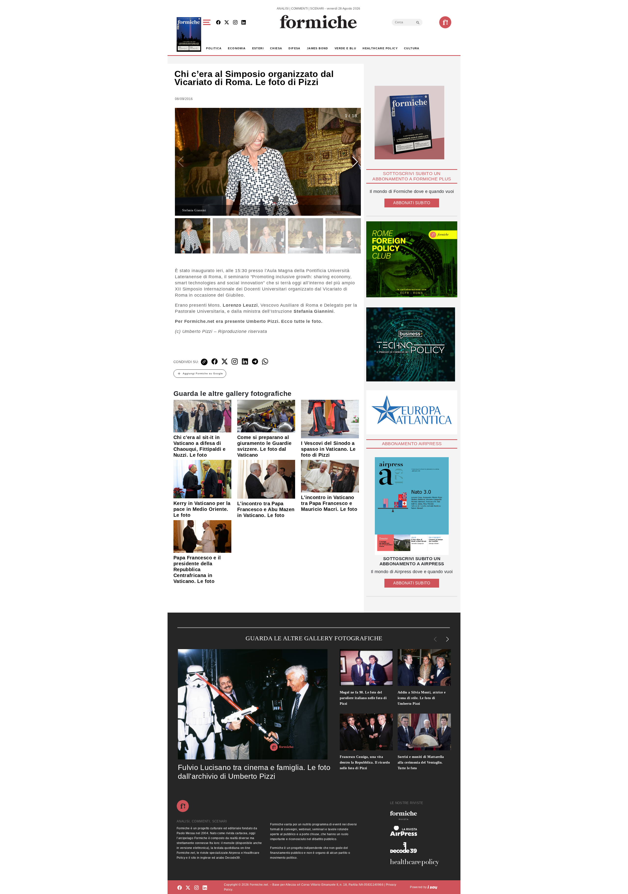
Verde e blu (345, 48)
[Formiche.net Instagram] (235, 23)
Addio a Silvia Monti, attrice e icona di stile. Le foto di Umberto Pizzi (421, 698)
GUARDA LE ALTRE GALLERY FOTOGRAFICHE (314, 638)
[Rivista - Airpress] (416, 831)
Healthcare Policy (380, 48)
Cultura (411, 48)
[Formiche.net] (445, 22)
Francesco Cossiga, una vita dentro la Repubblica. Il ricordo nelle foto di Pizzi (365, 762)
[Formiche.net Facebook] (218, 23)
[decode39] (416, 847)
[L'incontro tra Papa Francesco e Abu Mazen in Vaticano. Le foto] (266, 479)
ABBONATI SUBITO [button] (411, 203)
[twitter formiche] (188, 888)
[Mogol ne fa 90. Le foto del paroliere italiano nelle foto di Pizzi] (366, 667)
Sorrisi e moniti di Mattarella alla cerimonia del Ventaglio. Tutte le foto (421, 762)
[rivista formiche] (411, 506)
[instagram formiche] (196, 888)
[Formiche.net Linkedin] (243, 23)
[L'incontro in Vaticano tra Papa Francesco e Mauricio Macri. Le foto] (330, 475)
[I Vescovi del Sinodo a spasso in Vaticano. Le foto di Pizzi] (330, 418)
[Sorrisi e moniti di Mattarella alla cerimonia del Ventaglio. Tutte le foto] (424, 732)
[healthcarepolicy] (416, 862)
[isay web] (432, 887)
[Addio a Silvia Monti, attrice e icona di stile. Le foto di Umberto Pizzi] (424, 667)
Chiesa (276, 48)
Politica (214, 48)
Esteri (258, 48)
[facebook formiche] (179, 888)
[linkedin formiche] (205, 888)
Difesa (294, 48)
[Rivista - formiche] (416, 815)
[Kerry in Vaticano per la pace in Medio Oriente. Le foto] (202, 478)
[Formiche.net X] (226, 23)
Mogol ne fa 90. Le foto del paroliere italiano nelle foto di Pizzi (363, 698)
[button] (207, 34)
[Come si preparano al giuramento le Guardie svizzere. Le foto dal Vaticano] (266, 415)
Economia (237, 48)
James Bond (317, 48)
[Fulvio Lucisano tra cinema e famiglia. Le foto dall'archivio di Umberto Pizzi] (252, 704)
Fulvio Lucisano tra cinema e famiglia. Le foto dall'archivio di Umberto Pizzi (254, 771)
